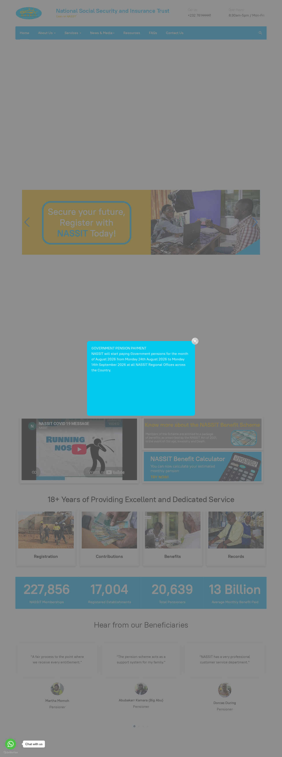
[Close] (195, 341)
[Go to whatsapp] (10, 744)
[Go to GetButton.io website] (11, 752)
